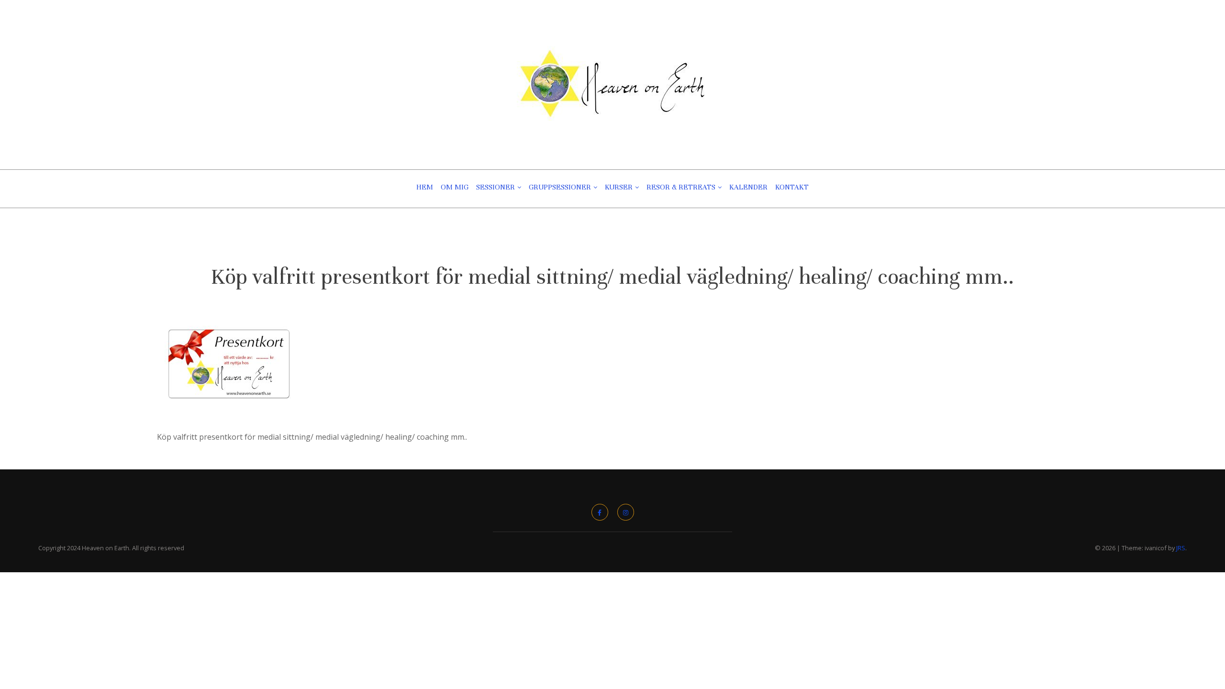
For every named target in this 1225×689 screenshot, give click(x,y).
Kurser (619, 187)
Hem (424, 187)
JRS (1180, 548)
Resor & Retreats (680, 187)
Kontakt (792, 187)
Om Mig (454, 187)
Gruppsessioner (560, 187)
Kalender (748, 187)
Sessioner (495, 187)
